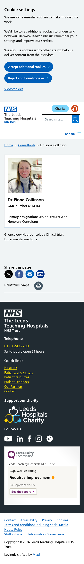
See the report (21, 491)
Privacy (47, 520)
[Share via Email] (29, 274)
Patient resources (16, 377)
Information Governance (46, 534)
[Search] (75, 119)
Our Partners (13, 386)
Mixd (36, 555)
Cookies (62, 520)
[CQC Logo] (21, 458)
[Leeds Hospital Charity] (32, 415)
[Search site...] (56, 119)
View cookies (13, 89)
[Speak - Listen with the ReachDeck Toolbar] (74, 108)
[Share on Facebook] (19, 274)
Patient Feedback (16, 382)
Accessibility (28, 520)
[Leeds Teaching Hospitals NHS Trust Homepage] (20, 115)
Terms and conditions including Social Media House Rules (36, 527)
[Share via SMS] (40, 274)
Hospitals (10, 368)
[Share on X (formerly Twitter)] (8, 274)
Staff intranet (14, 534)
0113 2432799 (16, 346)
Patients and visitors (18, 372)
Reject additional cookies (26, 78)
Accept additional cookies (27, 67)
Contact (10, 391)
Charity (60, 108)
